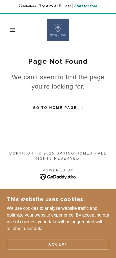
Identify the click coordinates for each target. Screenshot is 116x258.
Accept (58, 244)
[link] (58, 30)
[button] (9, 30)
